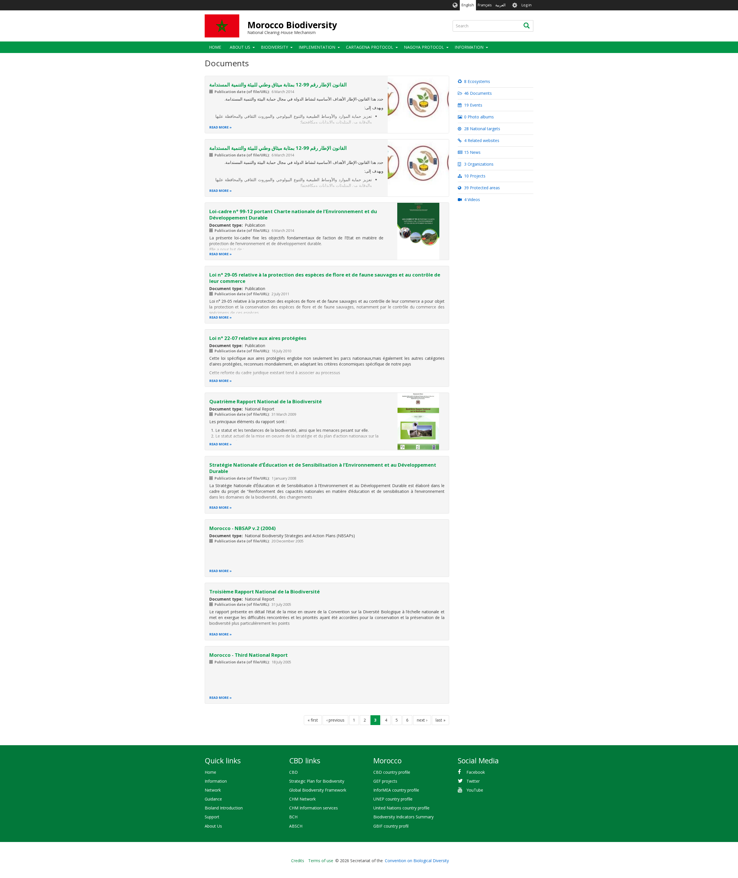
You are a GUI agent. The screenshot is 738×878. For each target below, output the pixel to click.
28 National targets (481, 128)
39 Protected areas (481, 187)
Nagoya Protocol (424, 47)
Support (212, 817)
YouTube (474, 790)
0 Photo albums (478, 117)
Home (215, 47)
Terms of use (320, 860)
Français (485, 5)
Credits (297, 860)
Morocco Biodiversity (292, 25)
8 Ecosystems (476, 81)
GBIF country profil (390, 826)
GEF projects (385, 781)
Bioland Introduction (224, 808)
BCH (293, 817)
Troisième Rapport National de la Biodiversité (264, 591)
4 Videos (471, 199)
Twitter (473, 781)
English (468, 5)
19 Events (472, 105)
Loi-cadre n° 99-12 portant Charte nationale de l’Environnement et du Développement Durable (293, 214)
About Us (240, 47)
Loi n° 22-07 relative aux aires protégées (257, 338)
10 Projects (474, 176)
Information (216, 781)
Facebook (475, 772)
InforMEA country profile (396, 790)
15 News (472, 152)
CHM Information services (313, 808)
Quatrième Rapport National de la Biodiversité (265, 401)
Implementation (317, 47)
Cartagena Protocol (369, 47)
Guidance (213, 799)
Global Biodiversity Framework (317, 790)
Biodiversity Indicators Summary (403, 817)
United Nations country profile (401, 808)
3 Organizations (478, 164)
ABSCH (295, 826)
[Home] (222, 25)
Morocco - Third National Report (248, 655)
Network (213, 790)
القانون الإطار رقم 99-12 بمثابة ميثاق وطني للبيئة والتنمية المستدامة (278, 84)
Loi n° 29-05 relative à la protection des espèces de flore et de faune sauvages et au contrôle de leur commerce (324, 277)
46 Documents (477, 93)
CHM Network (302, 799)
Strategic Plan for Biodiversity (316, 781)
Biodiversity (274, 47)
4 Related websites (481, 140)
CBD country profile (391, 772)
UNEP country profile (393, 799)
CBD (293, 772)
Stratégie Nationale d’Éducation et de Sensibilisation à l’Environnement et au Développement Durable (322, 467)
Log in (527, 5)
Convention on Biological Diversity (417, 860)
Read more (219, 127)
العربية (500, 5)
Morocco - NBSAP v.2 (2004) (242, 528)
